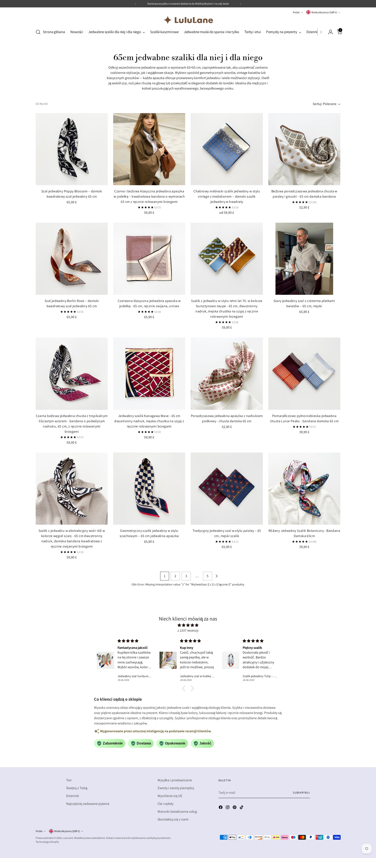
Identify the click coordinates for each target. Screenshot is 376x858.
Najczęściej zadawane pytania (87, 803)
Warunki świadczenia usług (177, 811)
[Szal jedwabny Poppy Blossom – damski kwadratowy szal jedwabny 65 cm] (72, 149)
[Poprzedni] (135, 3)
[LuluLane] (188, 20)
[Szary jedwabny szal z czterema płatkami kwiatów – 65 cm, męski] (304, 259)
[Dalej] (240, 3)
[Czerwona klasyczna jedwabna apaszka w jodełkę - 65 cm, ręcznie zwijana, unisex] (149, 259)
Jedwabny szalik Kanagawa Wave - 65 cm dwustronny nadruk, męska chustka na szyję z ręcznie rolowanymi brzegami (149, 421)
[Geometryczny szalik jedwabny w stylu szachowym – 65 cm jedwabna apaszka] (149, 489)
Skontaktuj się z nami (173, 819)
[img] (188, 625)
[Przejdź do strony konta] (328, 32)
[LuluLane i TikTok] (242, 808)
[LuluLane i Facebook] (221, 808)
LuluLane (68, 838)
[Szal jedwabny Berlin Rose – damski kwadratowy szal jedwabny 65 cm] (72, 259)
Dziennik (72, 796)
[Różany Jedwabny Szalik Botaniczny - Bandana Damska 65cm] (304, 489)
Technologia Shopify (47, 842)
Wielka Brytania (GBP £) (324, 12)
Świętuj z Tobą (76, 788)
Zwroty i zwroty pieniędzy (176, 788)
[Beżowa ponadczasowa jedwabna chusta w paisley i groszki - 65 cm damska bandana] (304, 149)
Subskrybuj (301, 792)
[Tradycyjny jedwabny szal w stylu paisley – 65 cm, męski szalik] (227, 489)
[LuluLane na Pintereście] (235, 808)
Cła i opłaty (165, 803)
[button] (185, 688)
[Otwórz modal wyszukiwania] (38, 32)
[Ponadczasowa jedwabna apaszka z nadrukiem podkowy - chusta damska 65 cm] (227, 373)
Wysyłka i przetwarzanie (175, 780)
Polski (296, 12)
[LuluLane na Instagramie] (228, 808)
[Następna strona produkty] (216, 576)
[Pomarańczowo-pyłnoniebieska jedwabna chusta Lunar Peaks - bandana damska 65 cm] (304, 373)
